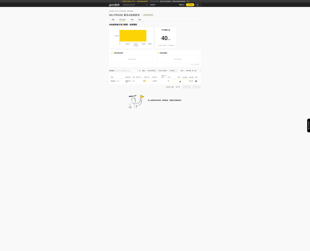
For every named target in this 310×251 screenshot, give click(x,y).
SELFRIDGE (122, 11)
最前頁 (178, 87)
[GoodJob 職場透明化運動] (116, 5)
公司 (116, 11)
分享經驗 (190, 5)
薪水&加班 (130, 11)
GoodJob (111, 11)
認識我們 (152, 5)
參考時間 (191, 77)
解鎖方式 (181, 5)
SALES (115, 81)
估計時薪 (184, 77)
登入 (198, 5)
